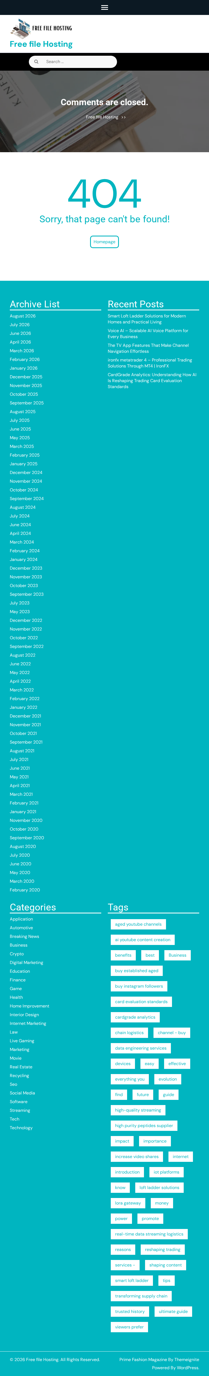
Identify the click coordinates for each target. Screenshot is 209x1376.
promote (150, 1218)
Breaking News (24, 936)
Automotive (21, 928)
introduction (127, 1172)
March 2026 (22, 351)
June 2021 (20, 768)
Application (21, 919)
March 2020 (22, 881)
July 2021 (19, 759)
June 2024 (20, 525)
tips (166, 1280)
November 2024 (26, 481)
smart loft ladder (132, 1280)
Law (14, 1032)
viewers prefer (129, 1327)
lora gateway (128, 1203)
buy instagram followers (139, 986)
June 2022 (20, 664)
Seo (13, 1084)
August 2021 (22, 751)
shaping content (165, 1265)
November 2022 (26, 629)
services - (125, 1265)
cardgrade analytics (135, 1017)
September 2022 (27, 646)
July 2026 (20, 324)
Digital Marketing (26, 962)
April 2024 (20, 533)
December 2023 (26, 568)
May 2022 (20, 672)
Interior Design (24, 1015)
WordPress (187, 1368)
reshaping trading (162, 1249)
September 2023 (27, 594)
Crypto (17, 954)
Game (16, 988)
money (162, 1203)
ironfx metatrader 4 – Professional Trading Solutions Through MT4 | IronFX (150, 363)
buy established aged (136, 971)
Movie (15, 1058)
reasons (123, 1249)
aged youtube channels (138, 924)
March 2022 (22, 690)
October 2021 (23, 733)
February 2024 (25, 551)
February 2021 (24, 803)
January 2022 (23, 707)
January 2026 (24, 368)
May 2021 (19, 777)
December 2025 (26, 377)
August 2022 (22, 655)
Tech (14, 1119)
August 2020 (23, 846)
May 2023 (20, 611)
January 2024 (24, 559)
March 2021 (21, 794)
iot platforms (166, 1172)
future (143, 1094)
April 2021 (20, 785)
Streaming (20, 1110)
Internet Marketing (28, 1023)
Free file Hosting (41, 44)
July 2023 (19, 603)
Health (16, 997)
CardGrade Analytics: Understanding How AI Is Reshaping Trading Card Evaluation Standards (152, 380)
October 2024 (24, 490)
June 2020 (20, 864)
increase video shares (137, 1156)
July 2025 (20, 420)
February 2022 (24, 698)
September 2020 (27, 838)
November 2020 (26, 820)
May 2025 (20, 438)
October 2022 (24, 638)
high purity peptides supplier (144, 1125)
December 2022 (26, 620)
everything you (130, 1079)
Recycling (19, 1075)
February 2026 (25, 359)
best (150, 955)
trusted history (130, 1311)
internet (181, 1156)
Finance (18, 980)
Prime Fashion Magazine (143, 1359)
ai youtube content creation (142, 940)
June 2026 (20, 333)
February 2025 (25, 455)
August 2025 (23, 411)
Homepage (104, 242)
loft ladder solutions (159, 1187)
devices (123, 1063)
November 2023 (26, 577)
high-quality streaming (138, 1110)
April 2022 (20, 681)
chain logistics (129, 1032)
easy (149, 1063)
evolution (168, 1079)
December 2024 (26, 472)
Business (18, 945)
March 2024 (22, 542)
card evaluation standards (141, 1001)
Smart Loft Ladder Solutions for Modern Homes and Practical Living (147, 319)
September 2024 (27, 498)
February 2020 (25, 890)
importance (155, 1141)
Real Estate (21, 1067)
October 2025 (24, 394)
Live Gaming (22, 1041)
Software (18, 1101)
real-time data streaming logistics (149, 1234)
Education (20, 971)
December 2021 (25, 716)
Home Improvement (29, 1006)
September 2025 (27, 403)
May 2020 (20, 872)
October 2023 (24, 585)
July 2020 (20, 855)
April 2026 (20, 342)
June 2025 (20, 429)
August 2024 (23, 507)
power (121, 1218)
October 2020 (24, 829)
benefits (123, 955)
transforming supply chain (141, 1296)
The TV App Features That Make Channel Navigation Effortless (148, 348)
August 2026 (23, 316)
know (120, 1187)
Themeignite (186, 1359)
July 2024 (20, 516)
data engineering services (141, 1048)
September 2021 (26, 742)
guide (168, 1094)
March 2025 (22, 446)
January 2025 (24, 464)
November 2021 (25, 725)
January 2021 (23, 812)
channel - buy (172, 1032)
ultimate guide (173, 1311)
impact (122, 1141)
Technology (21, 1128)
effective (177, 1063)
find (119, 1094)
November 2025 (26, 385)
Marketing (19, 1049)
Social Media (22, 1093)
